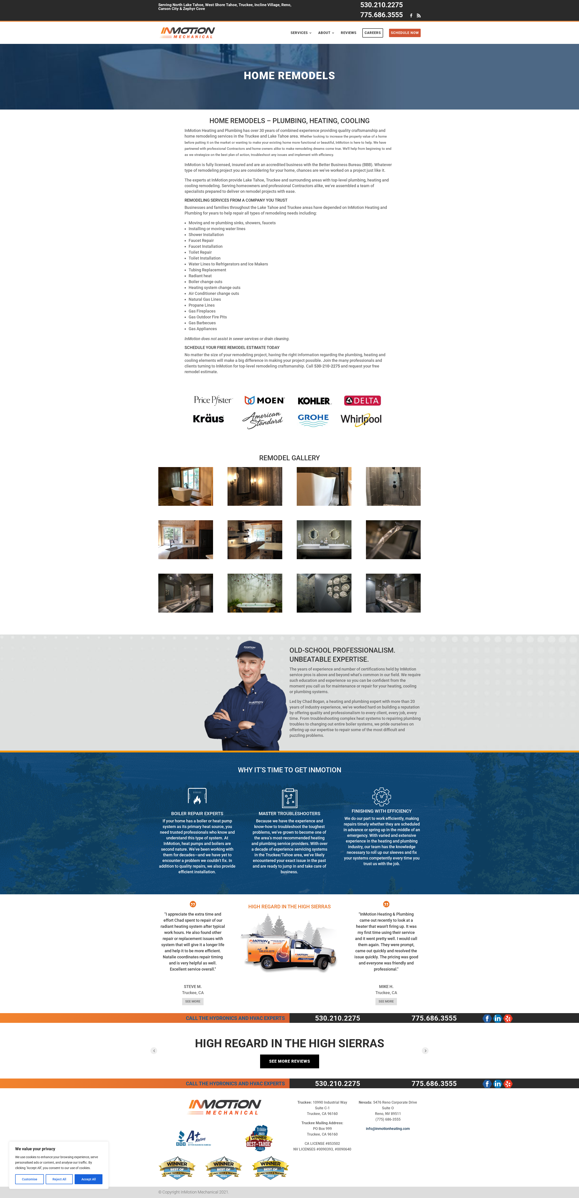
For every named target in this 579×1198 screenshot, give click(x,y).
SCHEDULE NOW (405, 33)
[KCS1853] (324, 557)
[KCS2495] (393, 611)
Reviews (348, 33)
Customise (29, 1179)
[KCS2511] (324, 611)
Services (299, 33)
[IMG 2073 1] (324, 504)
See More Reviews (289, 1061)
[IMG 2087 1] (185, 557)
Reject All (59, 1179)
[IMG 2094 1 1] (255, 557)
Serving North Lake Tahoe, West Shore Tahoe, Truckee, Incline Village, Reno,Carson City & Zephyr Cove (224, 7)
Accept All (88, 1179)
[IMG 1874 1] (185, 504)
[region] (59, 1165)
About (324, 33)
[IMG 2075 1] (393, 504)
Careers (373, 33)
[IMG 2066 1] (255, 504)
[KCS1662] (255, 611)
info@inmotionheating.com (388, 1128)
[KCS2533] (393, 557)
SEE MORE (192, 1001)
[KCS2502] (185, 611)
